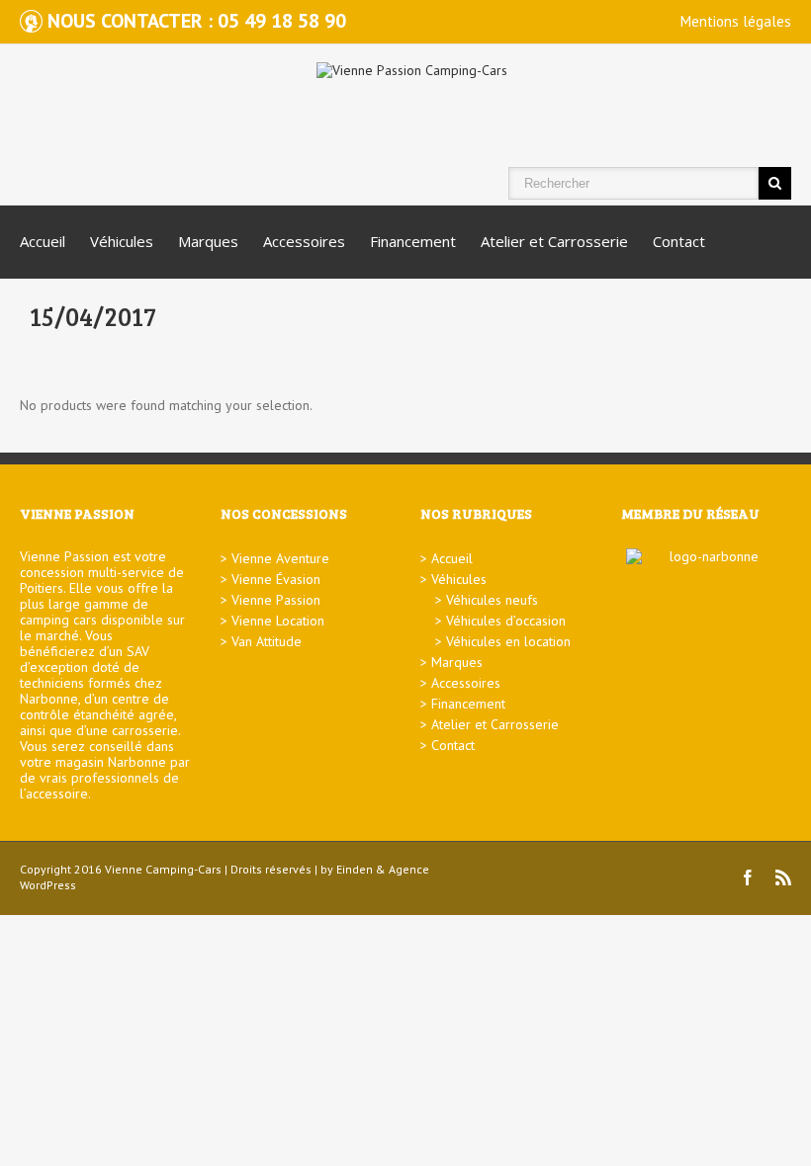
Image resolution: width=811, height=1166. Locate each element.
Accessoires (304, 241)
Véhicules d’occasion (506, 620)
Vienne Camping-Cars (163, 869)
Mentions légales (735, 21)
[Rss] (783, 877)
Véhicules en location (508, 641)
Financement (413, 241)
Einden (354, 869)
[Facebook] (748, 877)
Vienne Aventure (280, 558)
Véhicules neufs (492, 600)
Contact (679, 241)
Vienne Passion (275, 600)
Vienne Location (277, 620)
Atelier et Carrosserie (554, 241)
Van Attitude (266, 641)
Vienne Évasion (275, 579)
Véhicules (121, 241)
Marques (208, 241)
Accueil (42, 241)
